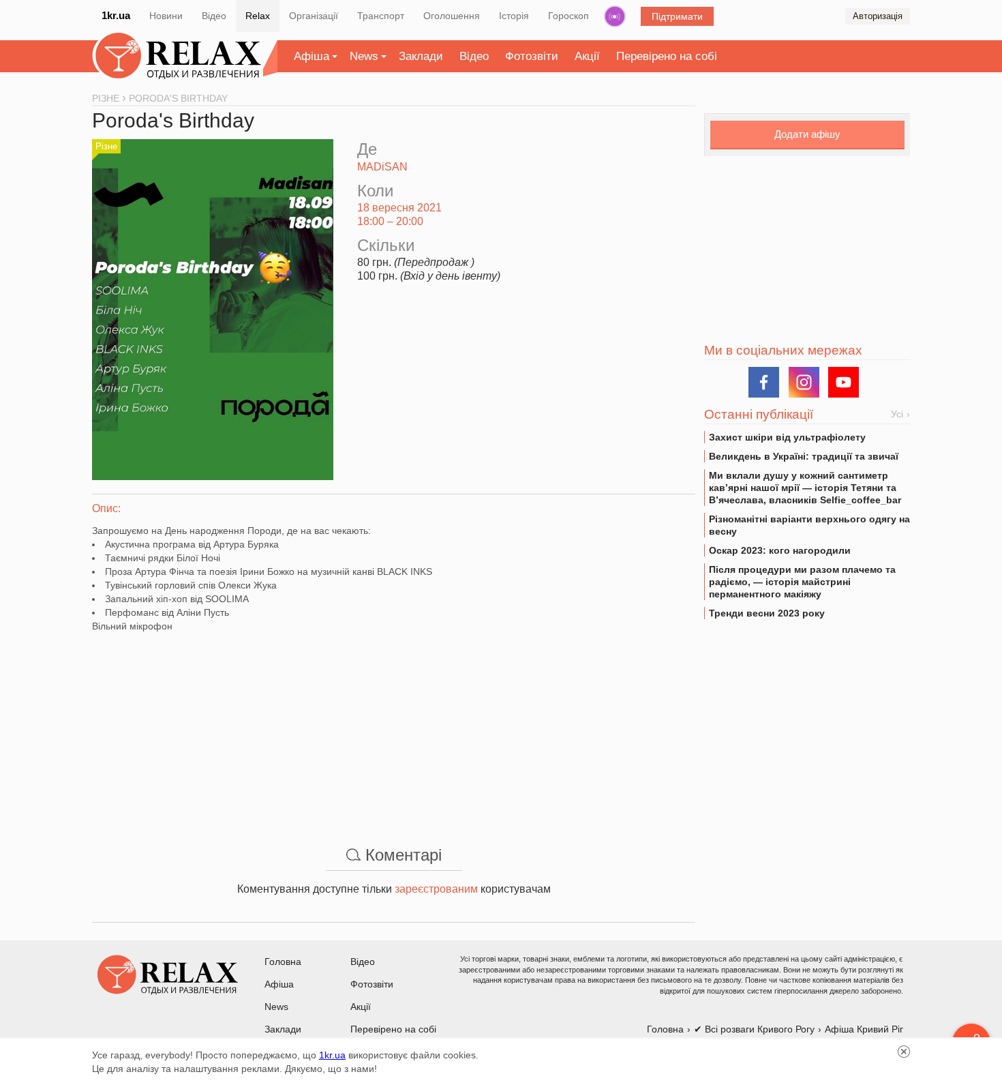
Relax (257, 15)
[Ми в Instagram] (804, 382)
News (364, 56)
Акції (587, 56)
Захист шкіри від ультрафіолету (787, 437)
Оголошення (451, 15)
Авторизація (877, 16)
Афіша (311, 56)
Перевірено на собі (666, 56)
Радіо (614, 16)
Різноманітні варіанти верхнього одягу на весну (809, 525)
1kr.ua (116, 15)
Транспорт (380, 15)
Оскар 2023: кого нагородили (780, 550)
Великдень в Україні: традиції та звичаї (803, 456)
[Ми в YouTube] (843, 382)
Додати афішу (807, 134)
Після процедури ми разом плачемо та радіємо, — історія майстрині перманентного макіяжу (802, 581)
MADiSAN (382, 167)
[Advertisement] (393, 728)
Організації (313, 15)
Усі (897, 413)
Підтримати (677, 16)
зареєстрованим (436, 889)
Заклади (421, 56)
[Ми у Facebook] (763, 382)
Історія (514, 15)
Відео (214, 15)
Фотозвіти (531, 56)
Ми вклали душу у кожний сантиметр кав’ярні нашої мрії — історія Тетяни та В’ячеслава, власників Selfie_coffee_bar (805, 487)
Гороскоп (568, 15)
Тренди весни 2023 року (767, 613)
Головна (282, 961)
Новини (166, 15)
